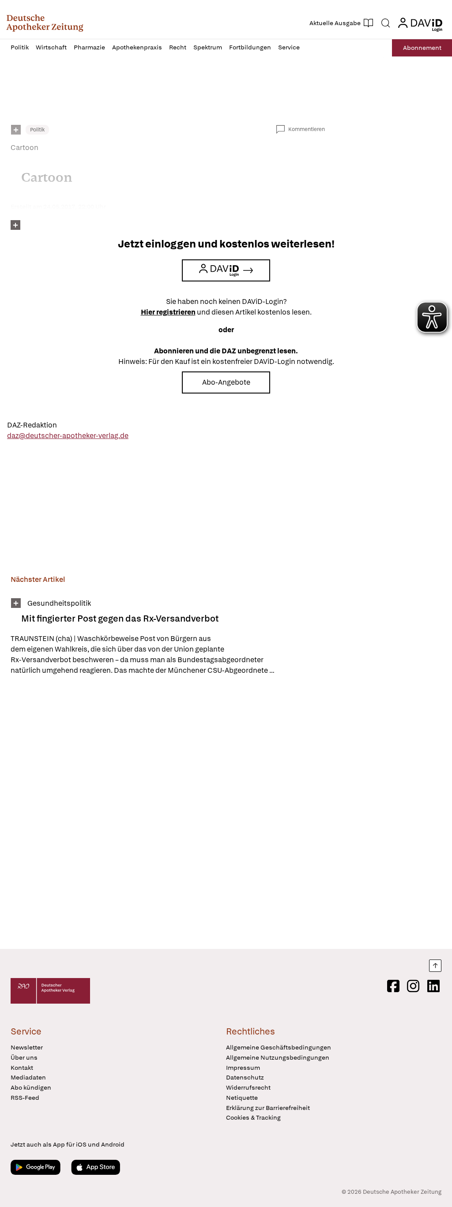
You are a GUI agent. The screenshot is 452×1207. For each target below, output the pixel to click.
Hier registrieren (168, 312)
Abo (422, 48)
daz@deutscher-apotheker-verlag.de (67, 435)
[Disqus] (168, 813)
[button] (44, 23)
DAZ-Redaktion (32, 425)
